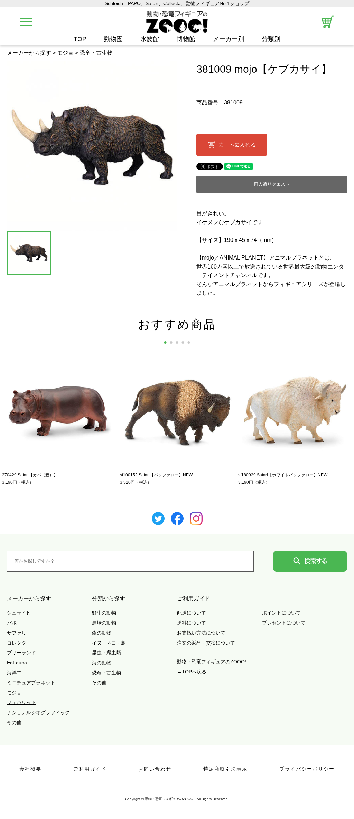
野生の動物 (104, 613)
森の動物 (101, 633)
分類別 (271, 39)
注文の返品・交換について (206, 643)
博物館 (186, 39)
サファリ (16, 633)
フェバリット (21, 702)
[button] (165, 342)
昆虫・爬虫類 (106, 652)
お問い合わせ (154, 769)
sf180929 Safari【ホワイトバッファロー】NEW (282, 475)
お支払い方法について (201, 633)
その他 (14, 722)
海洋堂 (14, 672)
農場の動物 (104, 623)
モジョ (65, 53)
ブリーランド (21, 652)
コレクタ (16, 643)
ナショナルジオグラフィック (38, 712)
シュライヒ (19, 613)
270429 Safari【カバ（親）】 (30, 475)
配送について (191, 613)
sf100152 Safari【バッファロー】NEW (156, 475)
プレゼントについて (284, 623)
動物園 (113, 39)
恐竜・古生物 (96, 53)
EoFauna (17, 662)
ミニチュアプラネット (31, 682)
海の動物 (101, 662)
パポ (12, 623)
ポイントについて (281, 613)
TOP (80, 39)
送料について (191, 623)
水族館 (149, 39)
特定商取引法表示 (225, 769)
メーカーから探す (29, 53)
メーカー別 (228, 39)
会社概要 (30, 769)
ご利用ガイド (89, 769)
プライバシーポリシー (307, 769)
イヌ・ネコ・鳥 (109, 643)
